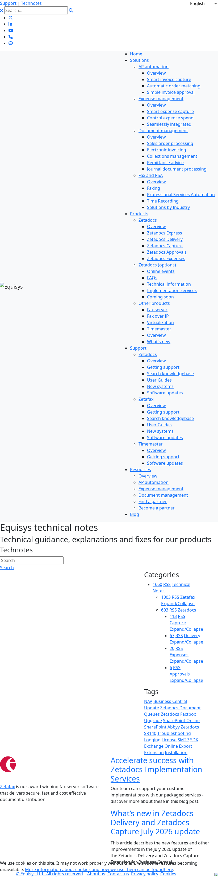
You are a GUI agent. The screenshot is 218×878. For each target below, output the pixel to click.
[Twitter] (11, 18)
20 (172, 648)
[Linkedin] (10, 24)
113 (173, 616)
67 (172, 635)
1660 (157, 584)
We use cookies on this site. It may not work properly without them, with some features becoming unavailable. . (99, 866)
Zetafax (7, 787)
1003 (166, 597)
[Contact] (11, 37)
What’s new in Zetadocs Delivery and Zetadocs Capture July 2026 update (155, 822)
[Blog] (11, 43)
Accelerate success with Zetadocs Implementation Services (156, 769)
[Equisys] (11, 286)
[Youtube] (11, 30)
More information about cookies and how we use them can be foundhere (99, 869)
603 (164, 610)
